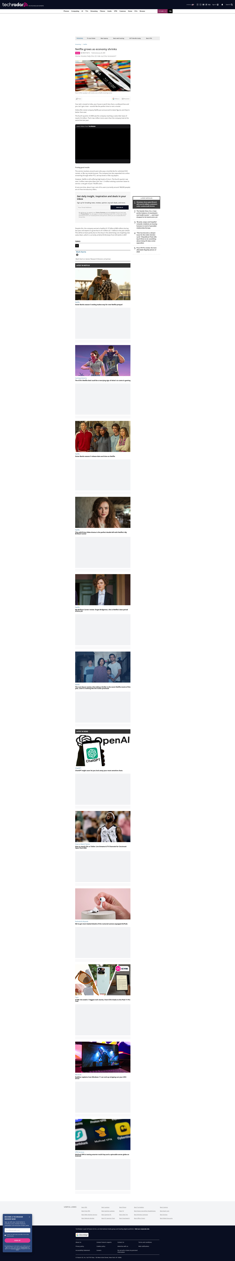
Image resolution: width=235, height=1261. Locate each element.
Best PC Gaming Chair (108, 1218)
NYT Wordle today (135, 38)
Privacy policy (80, 1246)
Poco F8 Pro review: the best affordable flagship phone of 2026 (146, 250)
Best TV (121, 1211)
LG (77, 246)
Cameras (123, 11)
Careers (99, 1250)
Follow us (117, 99)
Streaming (94, 11)
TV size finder (91, 38)
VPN (115, 11)
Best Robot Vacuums (166, 1218)
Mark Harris (86, 53)
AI (82, 11)
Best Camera (164, 1207)
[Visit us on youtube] (203, 4)
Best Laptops (105, 1207)
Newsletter (127, 99)
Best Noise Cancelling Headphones (145, 1211)
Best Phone (122, 1207)
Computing (75, 11)
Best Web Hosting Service (89, 1214)
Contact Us (121, 1242)
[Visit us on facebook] (197, 4)
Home (130, 11)
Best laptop (104, 38)
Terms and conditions (145, 1242)
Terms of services (101, 212)
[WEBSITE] (77, 255)
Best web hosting (118, 38)
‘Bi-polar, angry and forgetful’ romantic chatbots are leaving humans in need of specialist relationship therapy (147, 225)
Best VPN (149, 38)
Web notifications (143, 1246)
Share (79, 99)
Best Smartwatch (124, 1218)
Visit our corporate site (142, 1229)
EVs (136, 11)
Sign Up (17, 1240)
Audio (109, 11)
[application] (102, 143)
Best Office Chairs (139, 1218)
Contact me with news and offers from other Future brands (18, 1235)
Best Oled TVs (123, 1214)
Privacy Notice (85, 214)
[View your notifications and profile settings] (222, 4)
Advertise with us (123, 1246)
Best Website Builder (88, 1218)
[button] (229, 5)
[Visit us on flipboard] (206, 4)
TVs (86, 11)
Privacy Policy (24, 1247)
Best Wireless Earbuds (141, 1214)
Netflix (85, 44)
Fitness (102, 11)
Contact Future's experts (104, 1242)
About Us (78, 1242)
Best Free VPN (86, 1211)
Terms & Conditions (15, 1248)
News (77, 53)
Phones (66, 11)
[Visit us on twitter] (200, 4)
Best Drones (163, 1214)
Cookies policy (101, 1246)
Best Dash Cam (164, 1211)
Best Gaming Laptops (108, 1211)
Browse (142, 11)
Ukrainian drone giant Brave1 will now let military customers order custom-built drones (147, 204)
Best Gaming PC (106, 1214)
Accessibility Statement (83, 1250)
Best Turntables (139, 1207)
